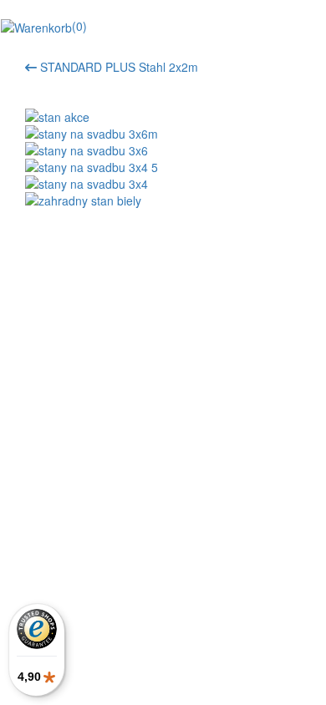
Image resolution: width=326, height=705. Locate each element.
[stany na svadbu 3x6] (163, 150)
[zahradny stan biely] (163, 200)
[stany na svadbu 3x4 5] (163, 167)
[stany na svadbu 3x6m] (163, 133)
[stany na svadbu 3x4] (163, 183)
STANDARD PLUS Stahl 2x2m (117, 66)
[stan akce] (163, 117)
